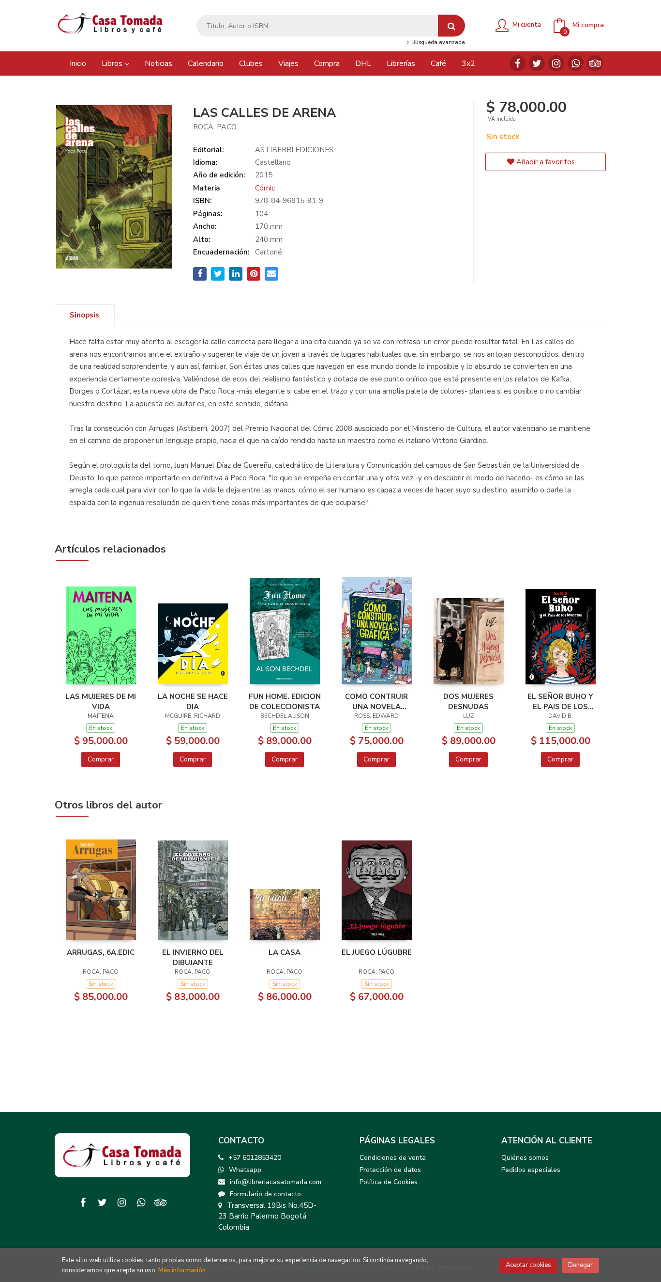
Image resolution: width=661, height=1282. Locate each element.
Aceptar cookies (528, 1265)
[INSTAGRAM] (556, 63)
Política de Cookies (389, 1182)
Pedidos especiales (530, 1169)
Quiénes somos (525, 1157)
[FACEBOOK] (518, 63)
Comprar (101, 759)
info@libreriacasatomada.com (275, 1182)
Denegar (580, 1265)
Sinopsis (84, 315)
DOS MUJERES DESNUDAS (468, 701)
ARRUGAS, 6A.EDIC (101, 952)
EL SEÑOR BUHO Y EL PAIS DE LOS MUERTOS (560, 701)
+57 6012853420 (254, 1157)
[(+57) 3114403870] (576, 63)
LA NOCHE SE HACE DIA (193, 701)
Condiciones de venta (393, 1157)
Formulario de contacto (265, 1194)
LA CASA (284, 952)
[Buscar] (451, 26)
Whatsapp (245, 1169)
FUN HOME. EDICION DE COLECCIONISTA (285, 701)
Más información (182, 1270)
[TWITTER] (537, 63)
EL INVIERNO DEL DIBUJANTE (193, 957)
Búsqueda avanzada (437, 42)
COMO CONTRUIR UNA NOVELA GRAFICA (376, 701)
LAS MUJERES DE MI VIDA (100, 701)
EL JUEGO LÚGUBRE (377, 952)
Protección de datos (390, 1169)
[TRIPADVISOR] (595, 63)
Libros (113, 63)
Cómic (265, 188)
